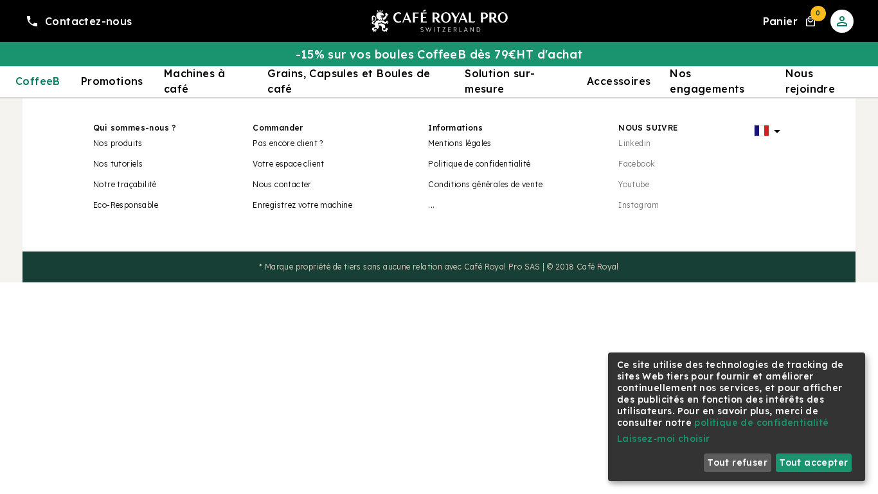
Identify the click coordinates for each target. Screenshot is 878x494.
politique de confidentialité (761, 422)
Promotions (112, 81)
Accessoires (618, 81)
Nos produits (118, 143)
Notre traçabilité (125, 184)
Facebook (636, 164)
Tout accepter (813, 462)
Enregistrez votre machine (302, 205)
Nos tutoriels (118, 164)
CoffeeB (37, 81)
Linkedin (634, 143)
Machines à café (195, 81)
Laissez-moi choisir (663, 438)
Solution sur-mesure (500, 81)
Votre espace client (289, 164)
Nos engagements (707, 81)
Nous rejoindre (810, 81)
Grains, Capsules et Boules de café (349, 81)
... (431, 205)
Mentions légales (459, 143)
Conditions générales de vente (485, 184)
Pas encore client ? (288, 143)
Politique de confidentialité (479, 164)
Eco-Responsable (125, 205)
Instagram (638, 205)
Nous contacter (282, 184)
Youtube (633, 184)
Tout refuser (737, 462)
